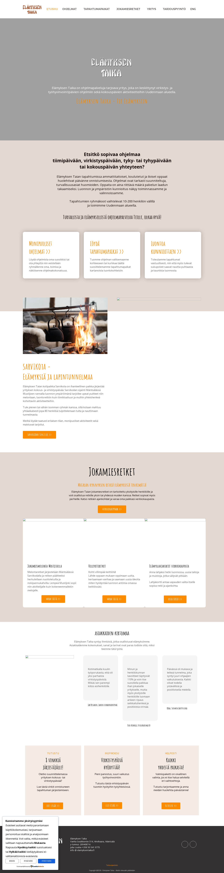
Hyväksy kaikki (46, 861)
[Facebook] (184, 844)
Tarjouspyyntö (174, 9)
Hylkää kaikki (28, 861)
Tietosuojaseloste (112, 865)
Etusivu (52, 9)
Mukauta (12, 861)
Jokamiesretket (128, 9)
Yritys (151, 9)
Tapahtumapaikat (97, 9)
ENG (193, 9)
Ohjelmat (69, 9)
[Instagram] (193, 844)
